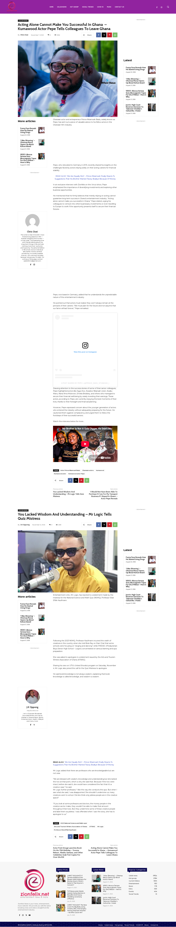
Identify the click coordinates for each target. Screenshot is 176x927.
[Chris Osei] (32, 221)
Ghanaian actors (88, 470)
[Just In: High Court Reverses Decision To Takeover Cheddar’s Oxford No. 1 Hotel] (152, 107)
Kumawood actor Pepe (76, 474)
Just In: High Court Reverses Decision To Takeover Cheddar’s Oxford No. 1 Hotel (134, 108)
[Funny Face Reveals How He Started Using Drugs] (41, 130)
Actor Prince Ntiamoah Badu (70, 470)
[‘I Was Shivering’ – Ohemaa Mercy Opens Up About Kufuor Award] (41, 142)
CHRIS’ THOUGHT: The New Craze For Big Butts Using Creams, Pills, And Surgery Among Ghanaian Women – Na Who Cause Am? (77, 908)
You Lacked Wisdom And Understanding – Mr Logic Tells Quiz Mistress (68, 494)
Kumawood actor (60, 474)
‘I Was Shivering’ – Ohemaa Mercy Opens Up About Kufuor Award (27, 143)
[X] (104, 35)
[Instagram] (161, 7)
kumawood (100, 470)
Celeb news (23, 21)
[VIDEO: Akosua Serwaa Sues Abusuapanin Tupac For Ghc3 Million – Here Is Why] (41, 156)
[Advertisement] (35, 189)
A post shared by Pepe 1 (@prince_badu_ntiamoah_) (85, 383)
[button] (168, 7)
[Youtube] (29, 915)
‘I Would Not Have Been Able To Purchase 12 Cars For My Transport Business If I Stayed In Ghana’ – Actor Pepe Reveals (103, 495)
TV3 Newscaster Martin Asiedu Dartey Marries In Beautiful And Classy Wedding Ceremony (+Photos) (76, 894)
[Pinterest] (109, 35)
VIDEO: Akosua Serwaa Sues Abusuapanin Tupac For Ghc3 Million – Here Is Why (28, 158)
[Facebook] (157, 7)
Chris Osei (24, 35)
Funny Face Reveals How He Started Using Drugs (28, 130)
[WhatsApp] (115, 35)
